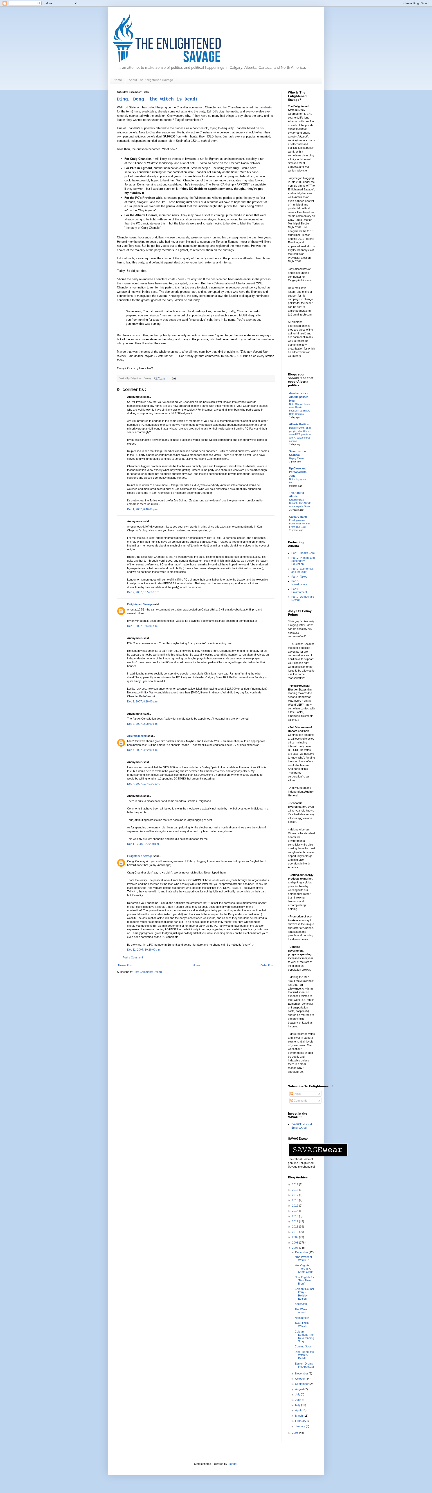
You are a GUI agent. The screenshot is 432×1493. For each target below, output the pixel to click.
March (299, 1415)
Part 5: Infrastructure (299, 583)
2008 (295, 1242)
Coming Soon (303, 1346)
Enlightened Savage (140, 604)
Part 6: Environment (299, 591)
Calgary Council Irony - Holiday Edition (305, 1293)
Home (117, 80)
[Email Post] (173, 378)
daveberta (265, 107)
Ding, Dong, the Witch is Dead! (157, 99)
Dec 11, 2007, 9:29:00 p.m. (143, 844)
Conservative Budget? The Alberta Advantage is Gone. (300, 503)
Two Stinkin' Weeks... (302, 1325)
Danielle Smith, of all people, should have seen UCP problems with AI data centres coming (300, 434)
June (298, 1400)
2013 (295, 1216)
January (300, 1426)
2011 (295, 1226)
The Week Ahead (301, 1311)
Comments (300, 1100)
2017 (295, 1195)
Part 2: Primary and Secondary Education (303, 561)
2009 (295, 1237)
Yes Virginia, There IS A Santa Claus (304, 1269)
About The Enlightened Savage (151, 80)
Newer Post (125, 965)
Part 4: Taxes (299, 576)
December (302, 1252)
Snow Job (301, 1304)
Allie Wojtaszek (137, 736)
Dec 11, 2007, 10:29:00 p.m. (144, 949)
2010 (295, 1232)
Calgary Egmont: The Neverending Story (304, 1336)
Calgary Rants (298, 516)
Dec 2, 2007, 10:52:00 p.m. (143, 592)
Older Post (267, 965)
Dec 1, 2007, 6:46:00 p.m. (142, 509)
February (301, 1420)
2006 (295, 1432)
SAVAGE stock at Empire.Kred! (301, 1126)
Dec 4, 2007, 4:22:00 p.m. (142, 750)
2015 (295, 1205)
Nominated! (302, 1317)
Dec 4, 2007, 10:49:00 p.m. (143, 783)
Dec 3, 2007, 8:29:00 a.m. (142, 701)
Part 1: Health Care (303, 553)
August (299, 1389)
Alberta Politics (299, 424)
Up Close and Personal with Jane (297, 472)
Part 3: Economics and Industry (302, 570)
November (302, 1373)
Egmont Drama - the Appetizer (305, 1365)
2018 (295, 1189)
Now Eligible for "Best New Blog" (304, 1280)
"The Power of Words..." (303, 1258)
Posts (297, 1093)
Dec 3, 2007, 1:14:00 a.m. (142, 626)
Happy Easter (296, 458)
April (298, 1410)
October (300, 1378)
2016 (295, 1200)
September (302, 1384)
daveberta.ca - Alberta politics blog (298, 397)
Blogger (232, 1464)
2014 (295, 1210)
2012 (295, 1221)
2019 (295, 1184)
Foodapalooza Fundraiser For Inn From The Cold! (299, 523)
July (298, 1394)
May (298, 1405)
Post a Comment (133, 957)
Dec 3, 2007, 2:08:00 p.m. (142, 723)
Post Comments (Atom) (148, 972)
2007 (295, 1247)
